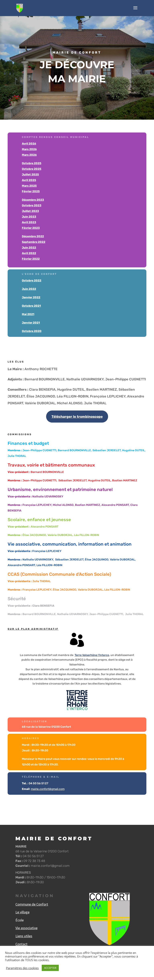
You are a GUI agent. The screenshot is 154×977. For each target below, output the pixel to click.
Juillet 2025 (30, 174)
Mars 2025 (29, 185)
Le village (22, 912)
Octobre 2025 (31, 163)
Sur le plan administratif (33, 629)
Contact (21, 944)
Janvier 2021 (31, 322)
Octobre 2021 (31, 306)
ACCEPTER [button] (50, 968)
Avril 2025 (29, 180)
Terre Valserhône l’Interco (92, 655)
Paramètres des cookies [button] (22, 968)
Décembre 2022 (33, 236)
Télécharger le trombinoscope (77, 417)
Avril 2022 (29, 253)
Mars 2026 (29, 149)
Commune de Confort (31, 904)
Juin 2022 (29, 247)
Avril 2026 (29, 143)
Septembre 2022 (33, 242)
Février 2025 (31, 191)
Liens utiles (23, 936)
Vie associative (26, 928)
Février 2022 (31, 259)
